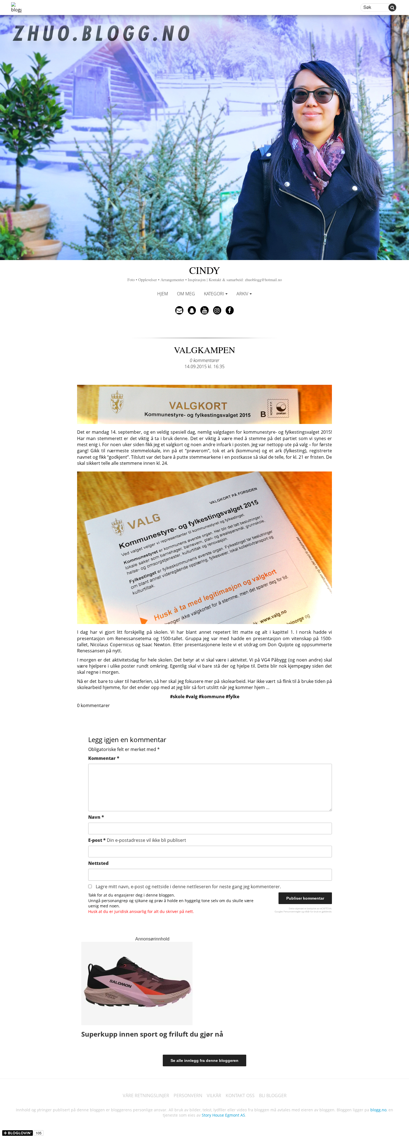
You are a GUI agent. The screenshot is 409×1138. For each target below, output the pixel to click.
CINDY (204, 272)
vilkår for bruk (311, 911)
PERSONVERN (188, 1095)
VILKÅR (214, 1095)
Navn (96, 817)
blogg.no (378, 1109)
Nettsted (98, 863)
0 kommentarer (204, 360)
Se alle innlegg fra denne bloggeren (204, 1060)
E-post (137, 840)
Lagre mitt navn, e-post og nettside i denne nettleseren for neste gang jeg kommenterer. (188, 887)
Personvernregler (292, 911)
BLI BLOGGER (273, 1095)
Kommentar (103, 758)
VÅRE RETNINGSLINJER (146, 1095)
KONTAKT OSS (240, 1095)
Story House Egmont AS (223, 1115)
